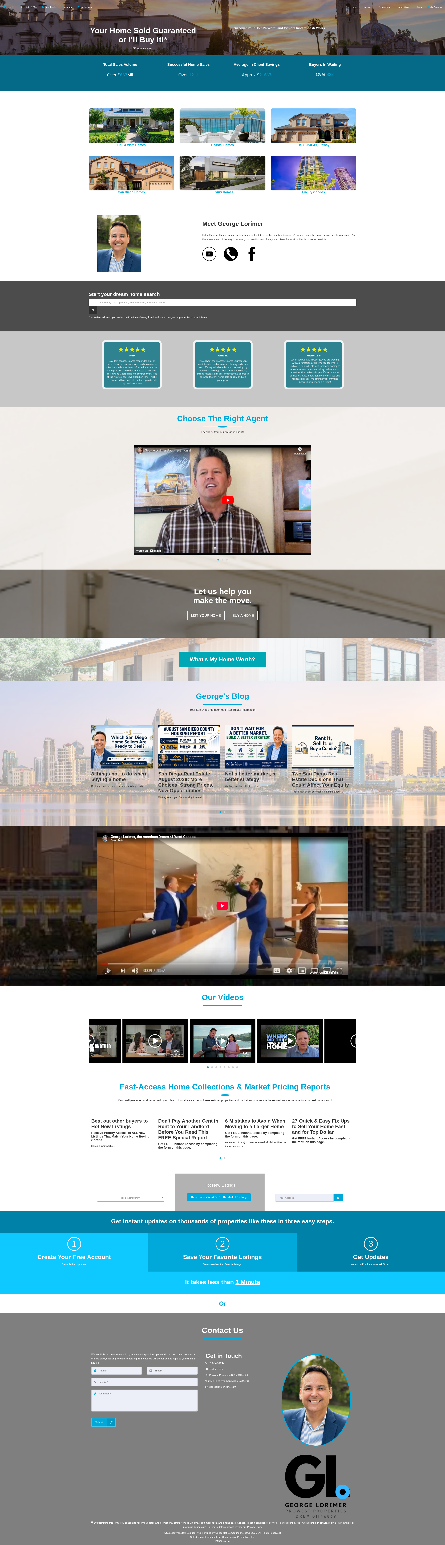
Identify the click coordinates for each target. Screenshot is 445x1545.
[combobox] (130, 1198)
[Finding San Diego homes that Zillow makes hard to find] (322, 760)
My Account (435, 7)
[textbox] (130, 1197)
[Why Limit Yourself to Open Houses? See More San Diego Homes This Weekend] (255, 765)
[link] (338, 1197)
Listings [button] (367, 7)
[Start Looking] (93, 310)
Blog (419, 7)
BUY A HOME (243, 615)
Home (354, 7)
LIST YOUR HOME (206, 615)
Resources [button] (384, 7)
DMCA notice (222, 1541)
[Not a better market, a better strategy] (122, 757)
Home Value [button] (403, 7)
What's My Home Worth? (222, 659)
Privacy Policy (254, 1527)
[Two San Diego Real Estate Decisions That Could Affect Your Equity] (189, 760)
